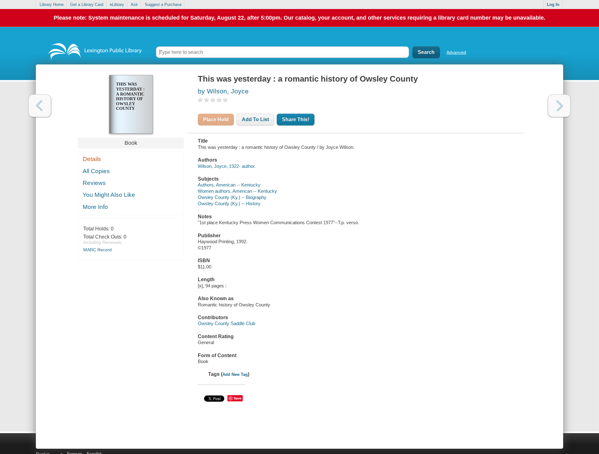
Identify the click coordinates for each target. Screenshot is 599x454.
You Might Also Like (109, 195)
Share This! (295, 119)
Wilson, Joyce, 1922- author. (227, 166)
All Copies (96, 171)
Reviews (94, 183)
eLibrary (117, 4)
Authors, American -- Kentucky (229, 184)
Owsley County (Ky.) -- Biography (232, 197)
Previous (39, 105)
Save (237, 398)
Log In (553, 4)
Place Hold (216, 119)
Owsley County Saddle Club (226, 323)
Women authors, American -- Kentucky (237, 191)
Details (92, 159)
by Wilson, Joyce (223, 91)
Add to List (255, 119)
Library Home (52, 4)
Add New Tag (235, 374)
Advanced (456, 52)
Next (559, 105)
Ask (134, 4)
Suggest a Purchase (163, 4)
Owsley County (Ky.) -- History (229, 203)
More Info (95, 207)
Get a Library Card (86, 4)
